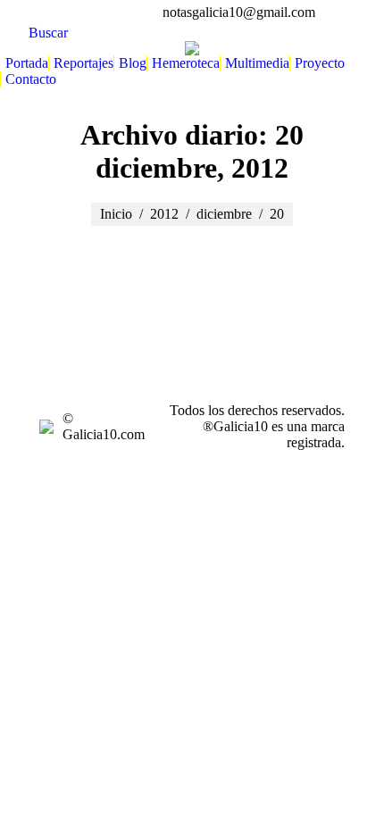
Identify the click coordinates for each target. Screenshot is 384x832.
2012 (164, 213)
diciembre (224, 213)
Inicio (116, 213)
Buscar (48, 32)
